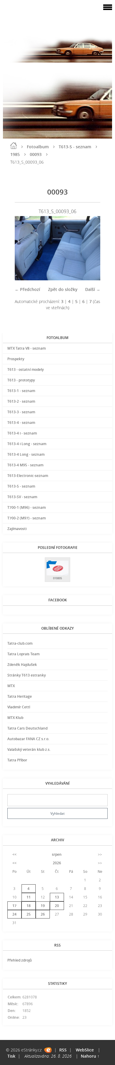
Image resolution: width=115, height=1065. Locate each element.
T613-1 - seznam (21, 390)
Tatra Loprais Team (23, 653)
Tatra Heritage (19, 696)
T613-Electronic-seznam (27, 475)
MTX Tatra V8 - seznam (26, 348)
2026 (57, 862)
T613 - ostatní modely (25, 369)
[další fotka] (90, 248)
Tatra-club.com (19, 643)
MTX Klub (15, 717)
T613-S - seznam (75, 146)
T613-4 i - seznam (22, 433)
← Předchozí (27, 289)
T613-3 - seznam (21, 411)
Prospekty (15, 358)
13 (57, 897)
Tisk (11, 1056)
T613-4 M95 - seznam (25, 465)
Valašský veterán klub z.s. (28, 749)
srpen (57, 854)
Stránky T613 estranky (26, 675)
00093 (36, 154)
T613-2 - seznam (21, 401)
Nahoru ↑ (90, 1056)
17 (14, 905)
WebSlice (85, 1050)
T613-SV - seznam (22, 496)
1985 (15, 154)
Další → (92, 289)
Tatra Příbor (17, 760)
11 (29, 897)
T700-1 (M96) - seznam (26, 507)
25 (29, 914)
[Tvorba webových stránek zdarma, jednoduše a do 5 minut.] (48, 1050)
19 (43, 905)
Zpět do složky (63, 289)
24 (14, 914)
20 (57, 905)
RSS (63, 1050)
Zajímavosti (17, 528)
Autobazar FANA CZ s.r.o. (28, 738)
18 (29, 905)
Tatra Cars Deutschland (27, 728)
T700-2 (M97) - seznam (26, 518)
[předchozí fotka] (24, 248)
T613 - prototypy (21, 380)
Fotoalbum (38, 146)
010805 (57, 578)
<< (14, 854)
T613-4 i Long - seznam (26, 443)
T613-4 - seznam (21, 422)
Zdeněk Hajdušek (22, 664)
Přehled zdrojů (19, 960)
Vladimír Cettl (18, 707)
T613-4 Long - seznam (26, 454)
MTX (11, 685)
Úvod (13, 145)
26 (43, 914)
